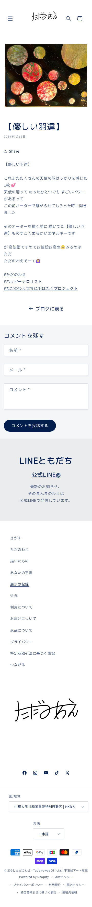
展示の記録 (19, 584)
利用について (21, 607)
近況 (14, 595)
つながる (17, 664)
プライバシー (21, 641)
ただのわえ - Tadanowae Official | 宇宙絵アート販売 (52, 870)
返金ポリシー (64, 877)
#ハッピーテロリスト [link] (23, 281)
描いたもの (19, 560)
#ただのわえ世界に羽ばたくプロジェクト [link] (41, 288)
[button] (10, 18)
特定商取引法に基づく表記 (32, 653)
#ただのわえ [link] (15, 274)
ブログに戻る (50, 308)
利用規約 (55, 885)
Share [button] (14, 151)
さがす (15, 537)
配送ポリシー (76, 885)
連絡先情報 (69, 892)
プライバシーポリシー (28, 885)
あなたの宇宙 (21, 572)
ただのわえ (19, 549)
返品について (21, 630)
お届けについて (23, 618)
